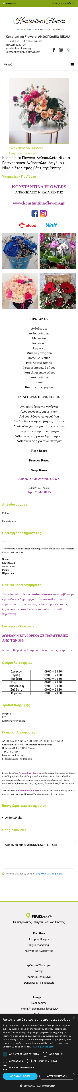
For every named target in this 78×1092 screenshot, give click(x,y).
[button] (39, 1085)
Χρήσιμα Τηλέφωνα (39, 976)
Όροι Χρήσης (39, 1003)
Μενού (8, 64)
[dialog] (39, 1053)
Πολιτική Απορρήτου (43, 1046)
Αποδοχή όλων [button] (20, 1076)
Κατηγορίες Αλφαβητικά (39, 950)
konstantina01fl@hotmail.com (17, 758)
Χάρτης (39, 971)
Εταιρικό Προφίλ (39, 939)
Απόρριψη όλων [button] (57, 1076)
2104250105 (18, 44)
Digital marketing (39, 945)
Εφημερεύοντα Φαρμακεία (39, 982)
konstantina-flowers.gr (13, 755)
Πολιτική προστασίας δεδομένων (39, 1008)
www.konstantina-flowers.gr (39, 203)
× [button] (74, 1017)
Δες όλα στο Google (47, 873)
